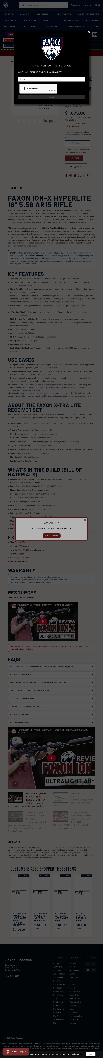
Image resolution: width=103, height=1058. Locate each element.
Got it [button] (91, 1054)
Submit (51, 97)
